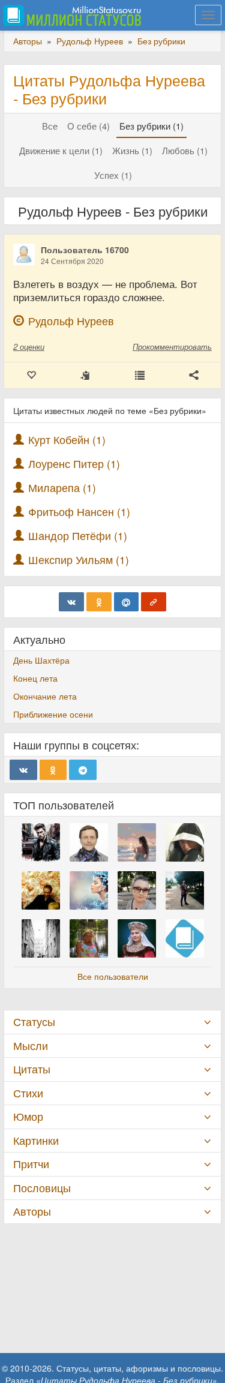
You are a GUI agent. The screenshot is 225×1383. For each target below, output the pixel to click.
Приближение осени (53, 714)
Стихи (28, 1092)
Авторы (32, 1211)
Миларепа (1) (62, 487)
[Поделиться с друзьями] (194, 375)
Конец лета (35, 678)
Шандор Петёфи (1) (77, 535)
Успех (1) (113, 175)
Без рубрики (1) (151, 125)
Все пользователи (112, 976)
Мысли (30, 1045)
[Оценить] (31, 375)
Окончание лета (45, 696)
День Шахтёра (41, 660)
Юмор (28, 1116)
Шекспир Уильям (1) (78, 559)
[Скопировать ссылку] (153, 601)
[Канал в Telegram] (83, 770)
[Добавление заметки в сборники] (140, 375)
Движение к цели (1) (61, 150)
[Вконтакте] (71, 601)
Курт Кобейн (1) (67, 439)
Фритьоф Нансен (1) (79, 511)
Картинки (36, 1140)
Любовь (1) (185, 150)
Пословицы (42, 1187)
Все (50, 125)
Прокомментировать (172, 346)
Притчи (31, 1163)
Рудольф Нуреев (71, 320)
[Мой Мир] (126, 601)
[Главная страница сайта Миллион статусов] (70, 15)
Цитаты (31, 1068)
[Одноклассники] (99, 601)
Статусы (34, 1021)
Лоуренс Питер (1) (74, 463)
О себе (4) (88, 125)
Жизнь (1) (132, 150)
